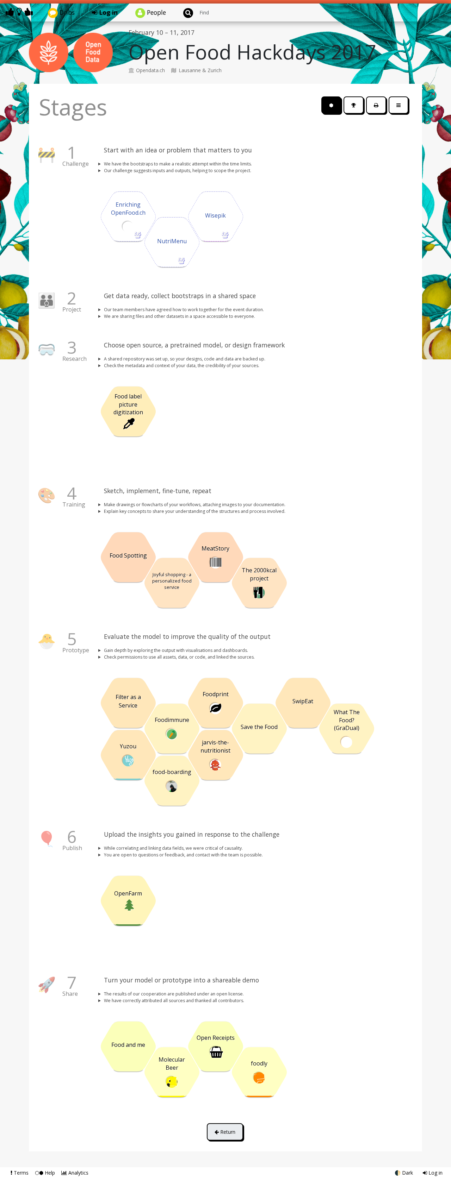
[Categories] (398, 105)
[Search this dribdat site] (185, 12)
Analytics (77, 1172)
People (155, 12)
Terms (21, 1172)
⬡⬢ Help (45, 1172)
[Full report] (376, 105)
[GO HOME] (20, 12)
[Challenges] (354, 105)
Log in (107, 12)
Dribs (66, 12)
